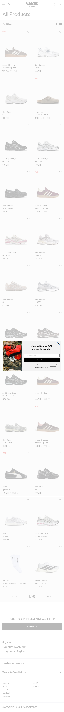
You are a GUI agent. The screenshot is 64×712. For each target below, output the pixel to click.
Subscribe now (41, 360)
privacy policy (53, 366)
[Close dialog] (58, 343)
